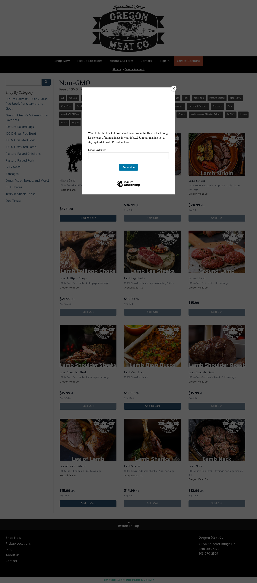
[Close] (173, 88)
